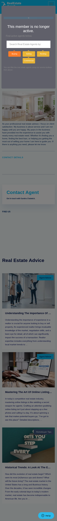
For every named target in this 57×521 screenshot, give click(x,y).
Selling (29, 54)
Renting (43, 54)
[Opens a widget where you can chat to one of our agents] (46, 516)
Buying (14, 54)
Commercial (29, 61)
